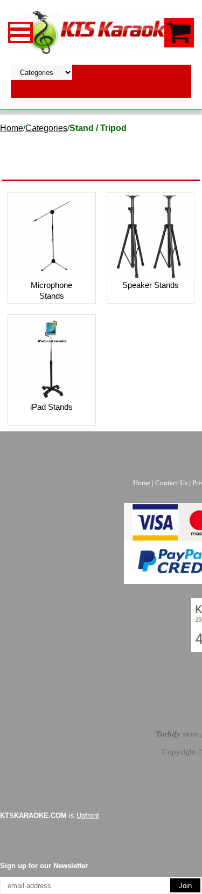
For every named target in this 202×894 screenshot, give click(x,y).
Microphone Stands (51, 290)
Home (11, 128)
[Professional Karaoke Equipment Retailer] (101, 31)
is (49, 816)
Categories (46, 128)
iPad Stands (51, 406)
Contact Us (171, 483)
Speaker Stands (150, 285)
